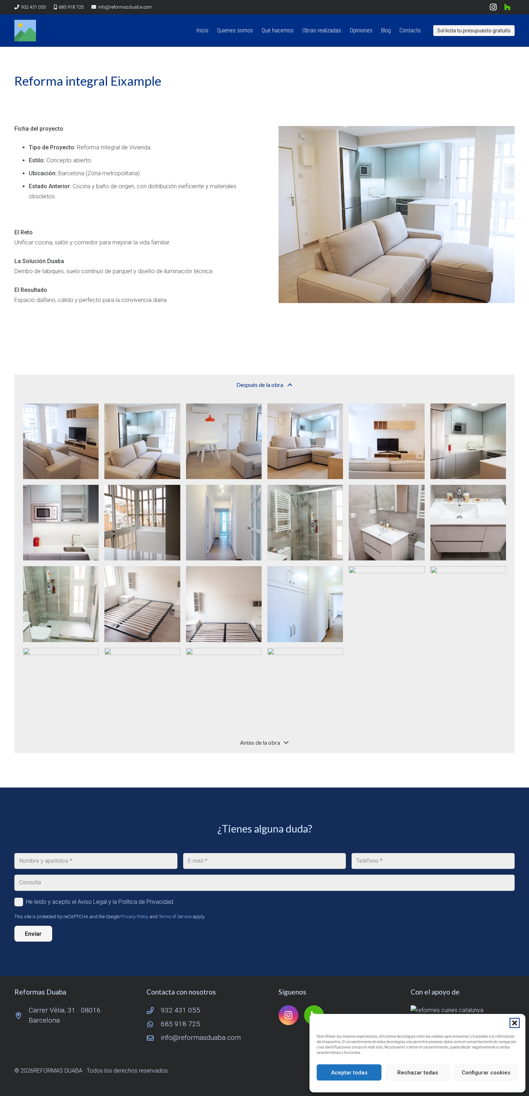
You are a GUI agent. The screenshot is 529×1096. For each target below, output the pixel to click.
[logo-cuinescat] (463, 1010)
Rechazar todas (417, 1072)
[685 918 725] (153, 1024)
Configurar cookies (486, 1072)
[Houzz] (507, 7)
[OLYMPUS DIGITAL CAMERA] (61, 441)
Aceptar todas (349, 1072)
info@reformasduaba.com (201, 1037)
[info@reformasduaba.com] (153, 1037)
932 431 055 (180, 1010)
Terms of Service (175, 916)
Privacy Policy (134, 916)
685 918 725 (180, 1024)
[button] (514, 1023)
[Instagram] (493, 7)
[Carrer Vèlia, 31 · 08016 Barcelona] (21, 1015)
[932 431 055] (153, 1010)
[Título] (25, 30)
